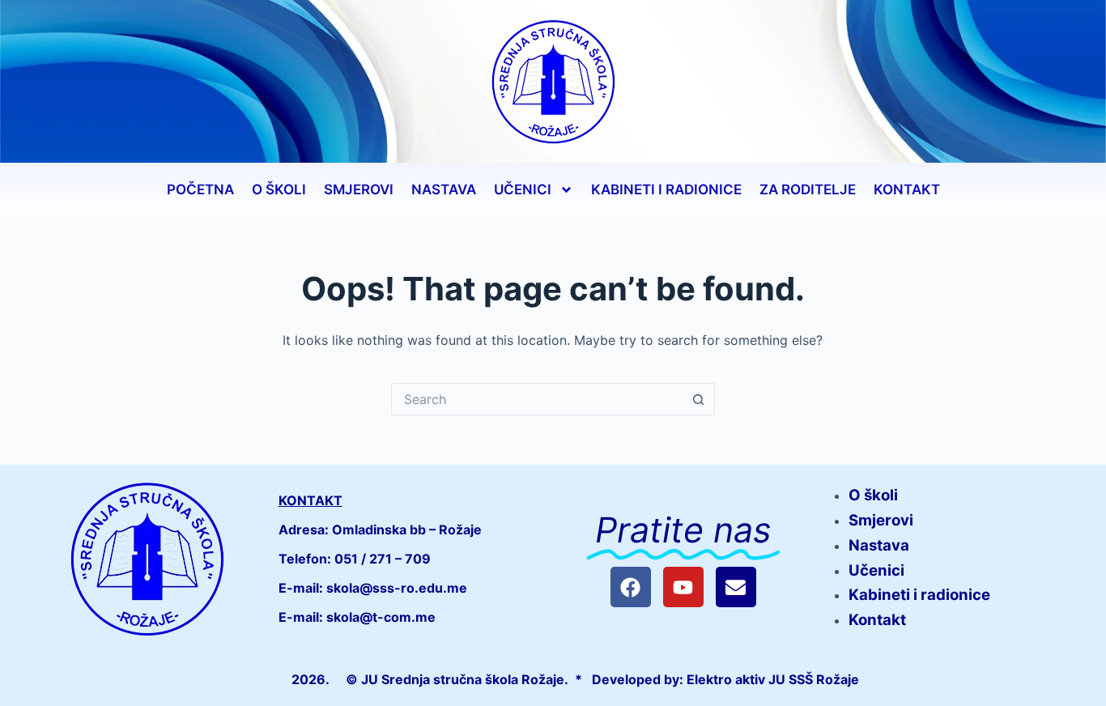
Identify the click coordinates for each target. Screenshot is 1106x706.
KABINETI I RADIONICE (666, 189)
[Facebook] (630, 587)
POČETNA (200, 189)
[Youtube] (683, 587)
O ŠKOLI (279, 189)
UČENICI (522, 189)
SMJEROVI (358, 189)
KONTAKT (907, 189)
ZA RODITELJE (807, 189)
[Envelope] (736, 587)
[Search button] (699, 399)
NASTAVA (443, 189)
